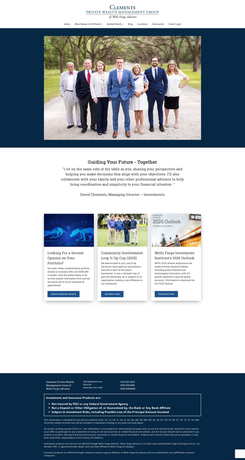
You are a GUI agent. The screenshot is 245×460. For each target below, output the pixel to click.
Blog (130, 24)
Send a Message (127, 388)
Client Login (175, 24)
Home (67, 24)
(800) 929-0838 (127, 385)
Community (158, 24)
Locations (142, 24)
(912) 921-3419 (127, 382)
